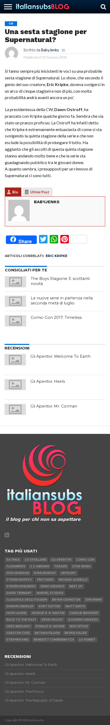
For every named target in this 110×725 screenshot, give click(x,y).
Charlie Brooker (83, 613)
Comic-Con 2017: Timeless (56, 317)
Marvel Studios (50, 593)
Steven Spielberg (21, 586)
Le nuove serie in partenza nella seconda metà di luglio (62, 301)
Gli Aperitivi (61, 559)
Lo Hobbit (87, 639)
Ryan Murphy (45, 573)
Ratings (13, 559)
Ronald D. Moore (50, 626)
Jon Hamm (93, 599)
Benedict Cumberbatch (54, 639)
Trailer (60, 566)
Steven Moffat (19, 579)
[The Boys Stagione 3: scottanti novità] (15, 281)
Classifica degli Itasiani (26, 599)
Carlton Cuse (18, 633)
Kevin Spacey (52, 619)
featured (45, 579)
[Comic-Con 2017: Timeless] (15, 320)
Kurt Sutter (49, 606)
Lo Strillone (35, 559)
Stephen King (17, 639)
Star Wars (81, 566)
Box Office (79, 626)
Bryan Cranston (66, 599)
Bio (15, 192)
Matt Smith (75, 606)
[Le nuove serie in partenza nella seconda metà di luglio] (15, 301)
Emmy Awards (52, 586)
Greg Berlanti (18, 626)
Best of (75, 586)
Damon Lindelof (20, 606)
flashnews (15, 566)
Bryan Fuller (76, 633)
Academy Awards (83, 619)
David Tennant (19, 593)
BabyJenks (50, 50)
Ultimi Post (39, 192)
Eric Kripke (56, 256)
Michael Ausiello (73, 579)
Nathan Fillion (47, 633)
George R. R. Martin (48, 613)
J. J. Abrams (39, 566)
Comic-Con (85, 559)
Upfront (68, 573)
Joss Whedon (17, 573)
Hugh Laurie (16, 613)
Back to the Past (21, 619)
